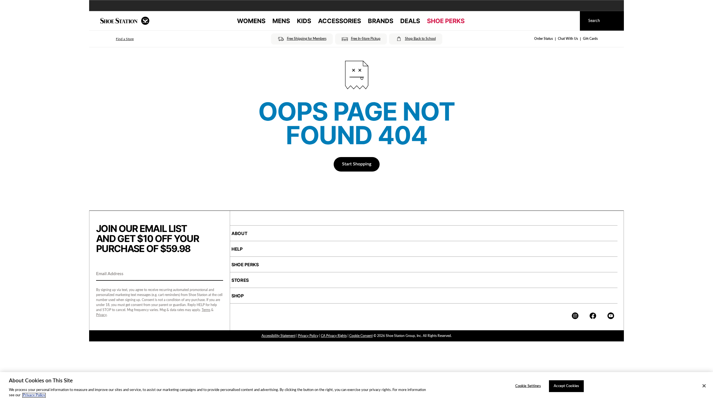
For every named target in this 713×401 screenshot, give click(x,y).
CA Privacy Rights (334, 336)
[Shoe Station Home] (124, 21)
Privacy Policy (308, 336)
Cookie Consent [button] (361, 336)
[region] (356, 386)
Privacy (101, 315)
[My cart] (570, 21)
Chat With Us (568, 38)
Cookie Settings (528, 386)
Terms (206, 310)
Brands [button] (380, 21)
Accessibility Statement (279, 336)
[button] (117, 39)
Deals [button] (410, 21)
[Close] (704, 386)
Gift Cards (590, 38)
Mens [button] (281, 21)
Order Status (543, 38)
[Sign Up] (217, 274)
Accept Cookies (566, 386)
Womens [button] (251, 21)
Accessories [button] (339, 21)
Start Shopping (356, 164)
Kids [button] (304, 21)
